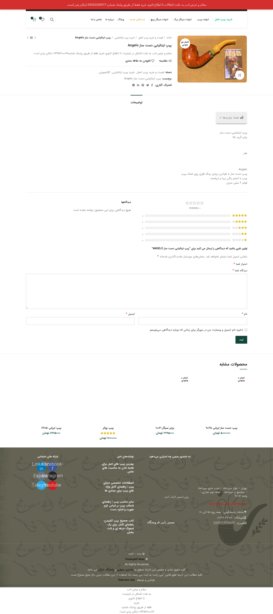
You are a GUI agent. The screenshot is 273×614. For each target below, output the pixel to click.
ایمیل (130, 314)
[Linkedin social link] (138, 85)
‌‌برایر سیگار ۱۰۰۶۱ (165, 428)
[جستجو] (52, 19)
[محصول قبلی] (35, 37)
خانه (169, 38)
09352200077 (224, 523)
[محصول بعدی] (28, 37)
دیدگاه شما (240, 270)
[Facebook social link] (152, 85)
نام (244, 314)
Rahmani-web (126, 580)
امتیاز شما (240, 264)
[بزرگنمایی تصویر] (239, 75)
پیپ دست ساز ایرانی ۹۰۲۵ (221, 428)
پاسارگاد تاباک (106, 569)
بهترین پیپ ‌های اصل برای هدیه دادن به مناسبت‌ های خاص (118, 468)
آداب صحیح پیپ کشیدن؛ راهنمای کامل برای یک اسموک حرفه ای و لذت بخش (119, 526)
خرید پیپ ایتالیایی (124, 38)
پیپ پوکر (108, 428)
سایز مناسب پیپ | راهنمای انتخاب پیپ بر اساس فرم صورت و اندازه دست (118, 506)
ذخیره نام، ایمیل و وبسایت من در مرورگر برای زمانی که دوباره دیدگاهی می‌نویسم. (196, 330)
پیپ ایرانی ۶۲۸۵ (51, 428)
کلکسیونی (104, 72)
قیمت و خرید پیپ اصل (150, 38)
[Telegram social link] (133, 85)
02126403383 (224, 518)
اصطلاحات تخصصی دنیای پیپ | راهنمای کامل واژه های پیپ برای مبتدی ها (118, 487)
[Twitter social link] (147, 85)
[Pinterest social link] (142, 85)
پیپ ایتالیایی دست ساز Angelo (142, 78)
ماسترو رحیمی (125, 569)
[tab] (136, 100)
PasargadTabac (135, 559)
